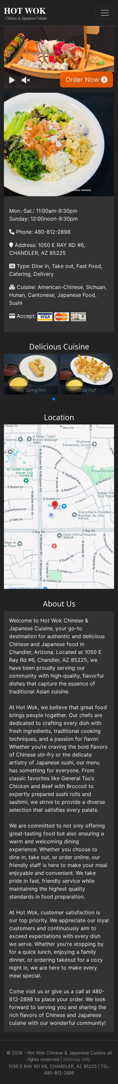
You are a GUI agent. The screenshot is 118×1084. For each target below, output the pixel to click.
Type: (22, 266)
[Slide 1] (32, 190)
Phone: (23, 232)
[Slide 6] (86, 190)
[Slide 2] (43, 190)
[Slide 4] (64, 190)
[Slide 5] (75, 190)
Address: (24, 245)
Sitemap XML (77, 1059)
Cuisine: (25, 287)
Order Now (83, 80)
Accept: (25, 316)
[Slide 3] (53, 190)
